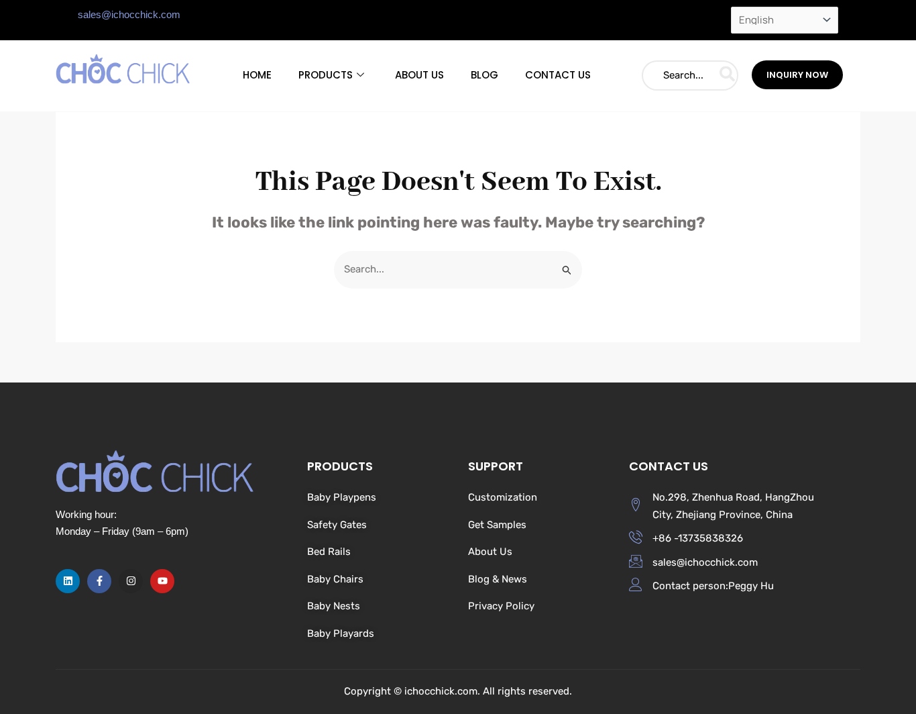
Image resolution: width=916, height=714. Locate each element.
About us (419, 75)
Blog (484, 75)
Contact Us (558, 75)
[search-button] (726, 75)
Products (325, 75)
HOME (257, 75)
